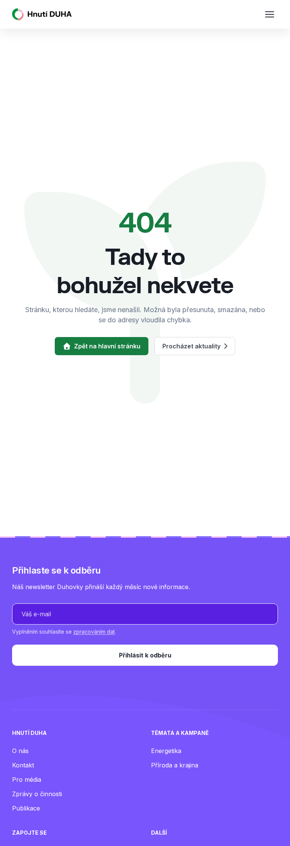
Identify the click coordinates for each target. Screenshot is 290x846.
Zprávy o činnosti (37, 794)
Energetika (166, 751)
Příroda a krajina (174, 765)
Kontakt (23, 765)
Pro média (26, 779)
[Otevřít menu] (269, 14)
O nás (20, 751)
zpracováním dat (94, 631)
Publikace (26, 808)
